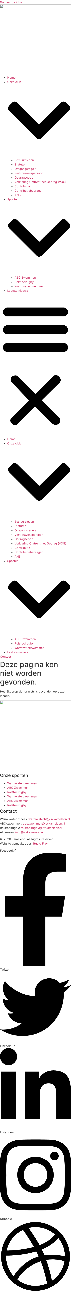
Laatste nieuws (17, 290)
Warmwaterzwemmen (29, 286)
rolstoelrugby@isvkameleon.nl (41, 828)
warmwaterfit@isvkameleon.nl (49, 819)
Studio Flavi (40, 843)
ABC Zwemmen (25, 277)
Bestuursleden (24, 160)
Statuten (20, 164)
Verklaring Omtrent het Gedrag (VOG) (40, 182)
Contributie (22, 186)
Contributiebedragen (29, 190)
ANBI (18, 195)
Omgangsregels (25, 169)
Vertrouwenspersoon (29, 173)
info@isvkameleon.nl (29, 832)
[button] (35, 365)
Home (11, 77)
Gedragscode (24, 177)
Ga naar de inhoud (12, 2)
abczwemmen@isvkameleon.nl (44, 823)
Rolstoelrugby (24, 282)
